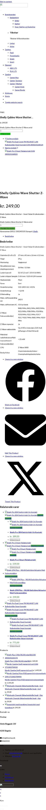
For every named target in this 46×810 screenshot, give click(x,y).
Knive (12, 46)
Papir (12, 53)
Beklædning (14, 18)
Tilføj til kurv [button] (15, 540)
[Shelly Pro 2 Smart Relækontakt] (25, 154)
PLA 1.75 (13, 71)
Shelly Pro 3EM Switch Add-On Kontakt (26, 532)
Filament (8, 65)
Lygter (12, 43)
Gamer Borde (20, 90)
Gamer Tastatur (16, 81)
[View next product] (17, 148)
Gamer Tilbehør (16, 84)
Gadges (8, 49)
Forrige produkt (12, 139)
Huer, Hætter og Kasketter (25, 27)
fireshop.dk (16, 756)
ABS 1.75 (13, 68)
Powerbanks (14, 56)
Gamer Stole (19, 87)
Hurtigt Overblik (16, 528)
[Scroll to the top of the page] (0, 789)
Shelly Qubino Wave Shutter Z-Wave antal (16, 127)
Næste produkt (11, 148)
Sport (12, 62)
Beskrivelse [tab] (9, 236)
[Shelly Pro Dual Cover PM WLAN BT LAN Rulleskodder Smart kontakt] (25, 145)
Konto (7, 96)
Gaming (8, 74)
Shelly (12, 59)
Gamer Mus (14, 77)
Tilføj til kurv (5, 134)
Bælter (17, 24)
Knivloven (9, 93)
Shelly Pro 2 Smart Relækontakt (23, 560)
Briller (17, 21)
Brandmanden (10, 14)
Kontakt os (9, 777)
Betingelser (9, 780)
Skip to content (6, 1)
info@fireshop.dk (15, 753)
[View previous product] (5, 139)
